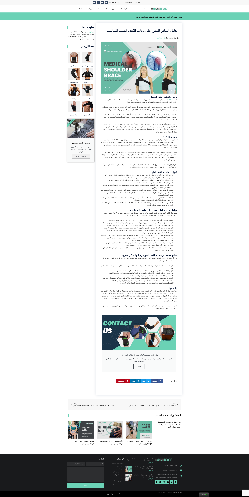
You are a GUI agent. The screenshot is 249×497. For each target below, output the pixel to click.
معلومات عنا (136, 9)
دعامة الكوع (74, 82)
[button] (157, 381)
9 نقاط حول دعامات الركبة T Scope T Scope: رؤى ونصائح (143, 467)
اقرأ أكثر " (150, 462)
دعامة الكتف (87, 115)
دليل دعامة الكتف (172, 17)
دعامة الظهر (74, 66)
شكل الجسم (87, 82)
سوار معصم (74, 115)
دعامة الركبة (87, 98)
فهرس (112, 9)
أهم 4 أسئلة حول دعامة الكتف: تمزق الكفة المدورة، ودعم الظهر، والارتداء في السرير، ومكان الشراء (168, 424)
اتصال (80, 9)
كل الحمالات (123, 9)
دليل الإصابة (89, 9)
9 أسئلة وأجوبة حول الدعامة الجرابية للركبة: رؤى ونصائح (143, 475)
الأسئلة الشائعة (102, 9)
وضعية (74, 98)
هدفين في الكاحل (87, 66)
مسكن (145, 9)
